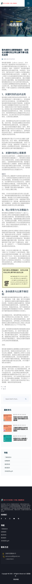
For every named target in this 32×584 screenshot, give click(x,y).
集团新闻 (7, 464)
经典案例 (7, 461)
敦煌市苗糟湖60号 (10, 553)
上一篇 (4, 386)
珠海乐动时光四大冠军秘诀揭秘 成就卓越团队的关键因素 (20, 418)
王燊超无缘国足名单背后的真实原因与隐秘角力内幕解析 (20, 429)
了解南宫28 (8, 457)
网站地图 (16, 579)
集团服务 (7, 468)
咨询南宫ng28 (9, 471)
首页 (11, 21)
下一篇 (3, 389)
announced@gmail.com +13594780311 (12, 558)
